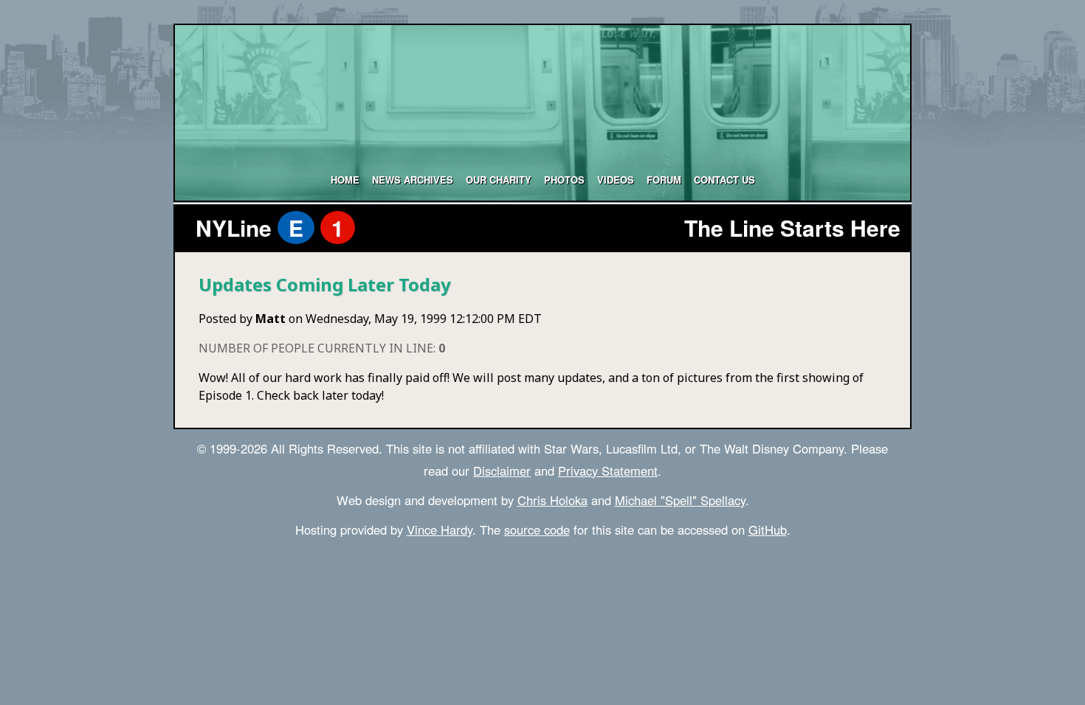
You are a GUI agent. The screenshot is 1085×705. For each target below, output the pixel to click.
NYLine (270, 227)
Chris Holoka (552, 500)
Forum (664, 180)
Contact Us (724, 180)
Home (345, 180)
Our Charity (498, 180)
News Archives (412, 180)
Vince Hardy (439, 529)
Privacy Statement (608, 470)
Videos (615, 180)
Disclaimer (502, 470)
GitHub (767, 529)
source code (537, 529)
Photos (564, 180)
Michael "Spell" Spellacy (680, 500)
